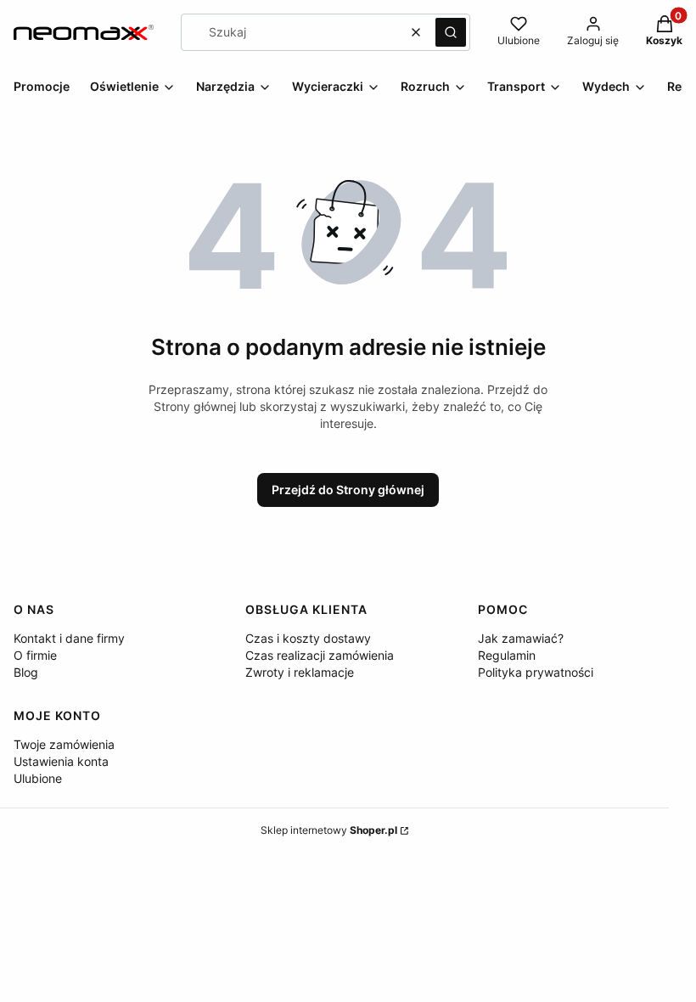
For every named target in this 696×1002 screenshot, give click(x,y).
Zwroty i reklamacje (299, 672)
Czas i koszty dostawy (308, 638)
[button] (450, 32)
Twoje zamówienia (64, 744)
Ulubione (38, 778)
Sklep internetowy (329, 830)
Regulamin (507, 655)
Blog (26, 672)
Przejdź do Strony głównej (348, 489)
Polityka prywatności (535, 672)
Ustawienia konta (61, 761)
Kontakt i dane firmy (69, 638)
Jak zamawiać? (521, 638)
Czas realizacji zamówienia (319, 655)
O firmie (35, 655)
